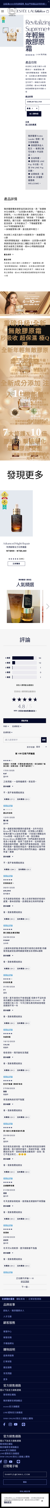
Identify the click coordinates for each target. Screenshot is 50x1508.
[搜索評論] (44, 740)
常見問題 (7, 1373)
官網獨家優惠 (8, 1299)
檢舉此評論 (8, 806)
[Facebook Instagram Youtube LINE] (25, 1460)
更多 (5, 1379)
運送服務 (7, 1367)
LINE (23, 1424)
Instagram (10, 1424)
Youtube (15, 1424)
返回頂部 (25, 1281)
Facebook (5, 1424)
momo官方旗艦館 (8, 1450)
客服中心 (7, 1331)
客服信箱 (7, 1337)
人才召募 (7, 1316)
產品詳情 (29, 97)
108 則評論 (41, 55)
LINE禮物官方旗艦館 (9, 1453)
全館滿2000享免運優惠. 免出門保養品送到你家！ (25, 4)
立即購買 (16, 564)
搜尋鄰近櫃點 (6, 1444)
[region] (25, 1500)
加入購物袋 (34, 114)
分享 (27, 122)
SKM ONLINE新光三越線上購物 (15, 1456)
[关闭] (42, 1501)
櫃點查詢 (20, 1299)
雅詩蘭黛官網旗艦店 (9, 1447)
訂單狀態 (7, 1361)
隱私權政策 (25, 1491)
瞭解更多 (7, 1502)
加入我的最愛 (31, 125)
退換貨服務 (8, 1355)
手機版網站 (8, 1343)
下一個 (25, 1287)
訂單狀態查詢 (35, 1299)
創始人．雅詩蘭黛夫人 (13, 1310)
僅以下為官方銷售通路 (15, 1446)
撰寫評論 (24, 721)
